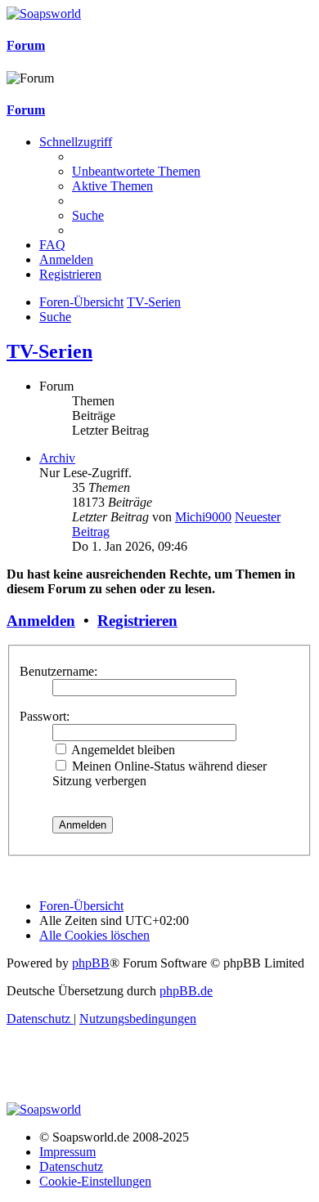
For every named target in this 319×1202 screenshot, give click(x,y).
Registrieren (137, 620)
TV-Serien (49, 351)
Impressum (67, 1152)
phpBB (91, 963)
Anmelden (41, 620)
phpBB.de (186, 991)
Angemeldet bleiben (122, 750)
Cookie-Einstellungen (95, 1181)
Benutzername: (58, 671)
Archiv (57, 458)
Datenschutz (71, 1166)
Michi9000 (203, 517)
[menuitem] (136, 171)
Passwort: (45, 716)
